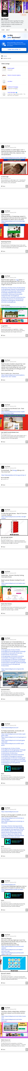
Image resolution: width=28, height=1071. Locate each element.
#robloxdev (12, 662)
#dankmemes (20, 291)
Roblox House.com (5, 1040)
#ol (12, 834)
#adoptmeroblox (12, 292)
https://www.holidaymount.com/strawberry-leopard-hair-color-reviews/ (13, 375)
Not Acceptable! (5, 477)
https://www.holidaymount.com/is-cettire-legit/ (13, 158)
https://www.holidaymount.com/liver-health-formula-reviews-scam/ (13, 412)
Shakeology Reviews (6, 241)
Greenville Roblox (5, 689)
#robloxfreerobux (20, 297)
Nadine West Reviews (6, 604)
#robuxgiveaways (6, 659)
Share (3, 186)
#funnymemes (5, 831)
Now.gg (15, 470)
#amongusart (5, 835)
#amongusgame (5, 829)
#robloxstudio (5, 662)
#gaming (21, 827)
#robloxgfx (4, 292)
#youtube (4, 299)
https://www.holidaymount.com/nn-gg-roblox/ (13, 307)
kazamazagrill (11, 68)
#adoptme (4, 291)
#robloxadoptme (20, 289)
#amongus (4, 826)
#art (15, 831)
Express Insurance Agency (14, 75)
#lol (21, 834)
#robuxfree (21, 656)
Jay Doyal (7, 146)
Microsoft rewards (5, 973)
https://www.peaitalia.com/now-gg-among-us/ (13, 475)
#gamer (11, 831)
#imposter (16, 834)
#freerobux (4, 288)
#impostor (4, 834)
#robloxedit (4, 653)
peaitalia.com (5, 479)
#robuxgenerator (6, 650)
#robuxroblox (5, 666)
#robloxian (12, 297)
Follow (24, 14)
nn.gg (17, 280)
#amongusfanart (15, 829)
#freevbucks (10, 299)
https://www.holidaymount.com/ (9, 727)
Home (2, 30)
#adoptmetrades (5, 295)
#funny (22, 829)
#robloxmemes (21, 288)
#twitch (20, 832)
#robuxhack (14, 656)
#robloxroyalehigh (21, 662)
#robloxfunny (19, 300)
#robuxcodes (21, 661)
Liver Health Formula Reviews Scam (10, 432)
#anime (8, 832)
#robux (15, 288)
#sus (18, 837)
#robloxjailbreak (11, 302)
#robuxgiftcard (15, 295)
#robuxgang (14, 661)
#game (9, 834)
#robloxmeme (18, 294)
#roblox (10, 288)
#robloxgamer (11, 300)
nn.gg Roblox (4, 326)
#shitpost (11, 835)
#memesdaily (13, 832)
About (8, 30)
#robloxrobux (5, 297)
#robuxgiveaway (5, 289)
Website (5, 56)
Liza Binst (10, 81)
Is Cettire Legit (4, 176)
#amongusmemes (17, 826)
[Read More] (26, 186)
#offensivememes (6, 837)
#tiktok (3, 832)
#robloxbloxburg (18, 299)
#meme (19, 292)
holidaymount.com (7, 178)
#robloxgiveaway (12, 291)
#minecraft (20, 831)
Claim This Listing (13, 49)
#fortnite (3, 302)
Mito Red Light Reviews (7, 537)
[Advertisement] (14, 120)
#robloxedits (4, 294)
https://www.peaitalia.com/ (8, 884)
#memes (13, 289)
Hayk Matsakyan (12, 92)
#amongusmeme (19, 835)
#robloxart (4, 300)
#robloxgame (12, 658)
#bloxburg (11, 294)
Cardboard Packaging (13, 87)
